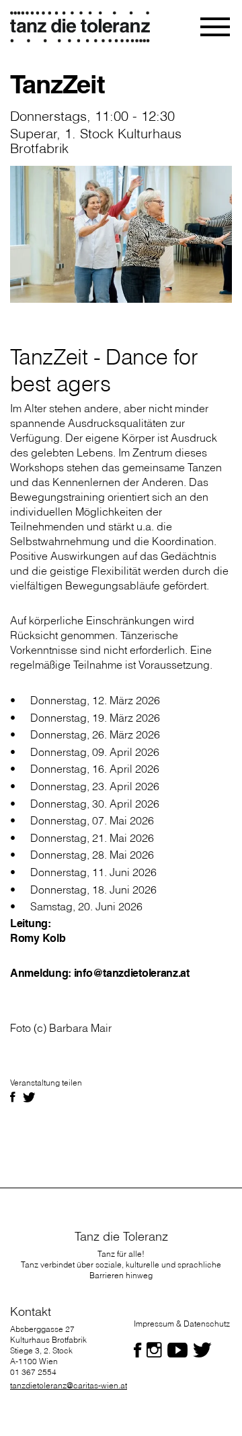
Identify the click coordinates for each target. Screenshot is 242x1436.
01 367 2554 (33, 1372)
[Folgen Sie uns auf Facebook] (137, 1350)
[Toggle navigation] (216, 27)
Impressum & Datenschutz (182, 1324)
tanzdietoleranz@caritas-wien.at (68, 1385)
